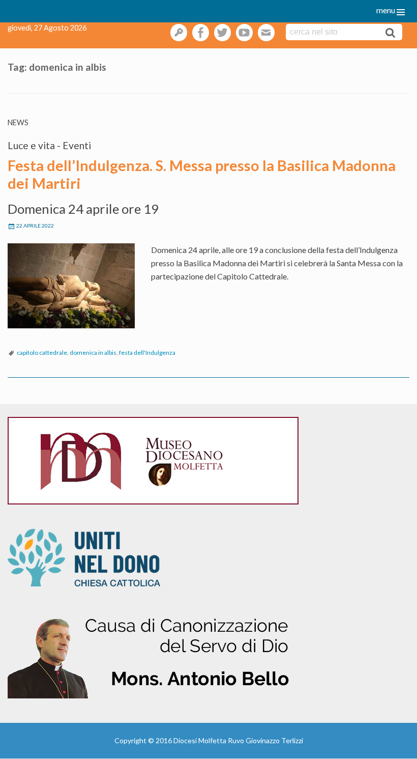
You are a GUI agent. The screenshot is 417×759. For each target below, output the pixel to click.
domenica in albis (93, 352)
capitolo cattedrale (42, 352)
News (18, 122)
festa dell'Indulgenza (147, 352)
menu (385, 10)
